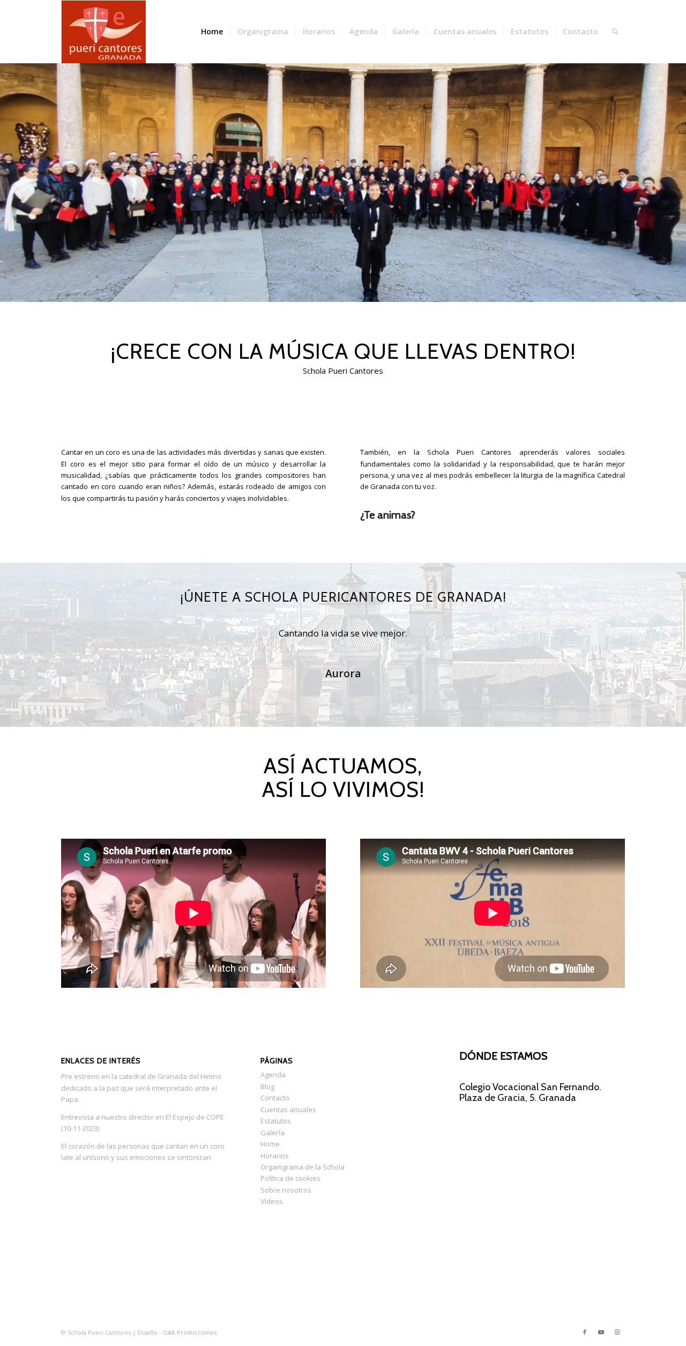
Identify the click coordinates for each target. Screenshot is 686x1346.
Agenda (273, 1074)
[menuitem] (212, 31)
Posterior (676, 172)
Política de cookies (290, 1178)
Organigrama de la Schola (302, 1167)
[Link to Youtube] (601, 1332)
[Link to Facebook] (585, 1332)
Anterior (9, 172)
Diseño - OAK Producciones (177, 1332)
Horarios (274, 1155)
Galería (272, 1132)
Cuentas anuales (288, 1109)
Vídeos (271, 1201)
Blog (267, 1086)
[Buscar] (615, 31)
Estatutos (275, 1121)
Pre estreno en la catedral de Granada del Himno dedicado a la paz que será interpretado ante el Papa (141, 1087)
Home (270, 1144)
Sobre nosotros (285, 1190)
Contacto (274, 1098)
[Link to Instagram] (617, 1332)
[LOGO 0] (103, 31)
